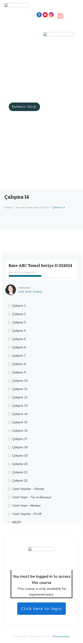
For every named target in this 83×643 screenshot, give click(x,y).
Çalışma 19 (19, 455)
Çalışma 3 (19, 322)
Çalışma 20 (19, 464)
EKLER (16, 522)
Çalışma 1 (19, 306)
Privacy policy (61, 636)
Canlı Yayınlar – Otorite (28, 489)
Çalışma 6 (19, 347)
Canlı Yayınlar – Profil (27, 514)
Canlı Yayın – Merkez (26, 505)
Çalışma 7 (19, 355)
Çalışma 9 (19, 372)
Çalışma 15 (19, 422)
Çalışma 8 (19, 364)
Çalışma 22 (19, 480)
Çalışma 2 (19, 314)
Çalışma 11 (19, 389)
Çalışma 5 (19, 339)
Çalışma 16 (19, 430)
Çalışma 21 (19, 472)
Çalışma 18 (19, 447)
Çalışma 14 (19, 414)
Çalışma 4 (19, 330)
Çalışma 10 (19, 380)
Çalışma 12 (19, 397)
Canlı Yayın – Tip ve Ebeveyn (31, 497)
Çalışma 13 (19, 405)
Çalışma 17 (19, 439)
